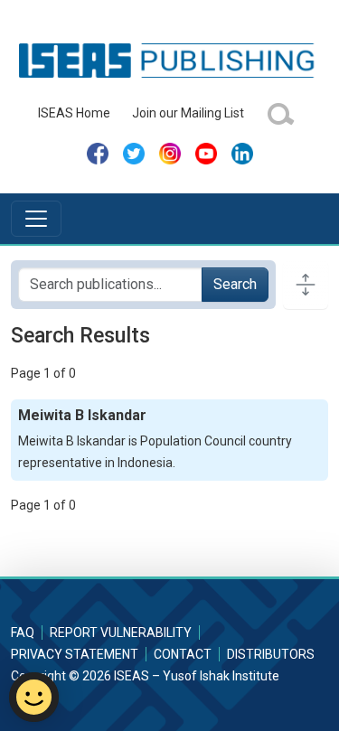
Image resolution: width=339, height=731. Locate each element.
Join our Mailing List (188, 113)
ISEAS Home (74, 113)
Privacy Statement (74, 654)
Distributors (271, 654)
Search (235, 284)
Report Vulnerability (121, 632)
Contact (183, 654)
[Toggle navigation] (36, 219)
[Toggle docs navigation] (305, 284)
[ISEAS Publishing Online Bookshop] (169, 59)
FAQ (22, 632)
